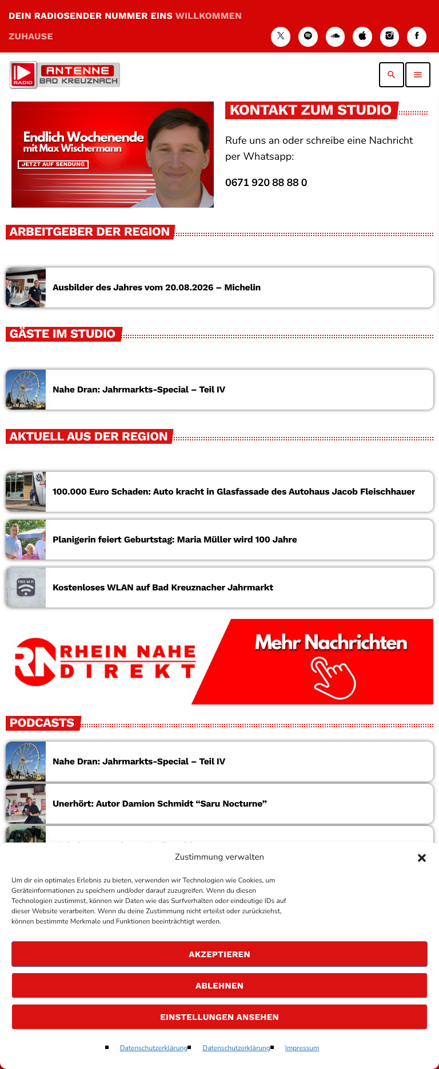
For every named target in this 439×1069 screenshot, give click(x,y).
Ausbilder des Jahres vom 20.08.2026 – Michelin (157, 287)
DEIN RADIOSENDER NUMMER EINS (125, 26)
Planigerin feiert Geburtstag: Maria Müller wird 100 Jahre (175, 539)
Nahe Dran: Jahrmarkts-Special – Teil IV (139, 389)
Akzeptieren (219, 954)
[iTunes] (362, 37)
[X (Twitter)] (280, 37)
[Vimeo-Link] (65, 75)
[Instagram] (390, 37)
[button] (422, 858)
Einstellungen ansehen (219, 1017)
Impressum (302, 1048)
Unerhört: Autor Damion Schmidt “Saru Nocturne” (160, 803)
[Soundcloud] (335, 37)
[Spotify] (308, 37)
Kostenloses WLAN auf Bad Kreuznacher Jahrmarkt (163, 587)
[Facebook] (416, 37)
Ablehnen (219, 986)
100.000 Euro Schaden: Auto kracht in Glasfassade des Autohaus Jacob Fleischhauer (234, 491)
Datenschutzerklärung (154, 1048)
